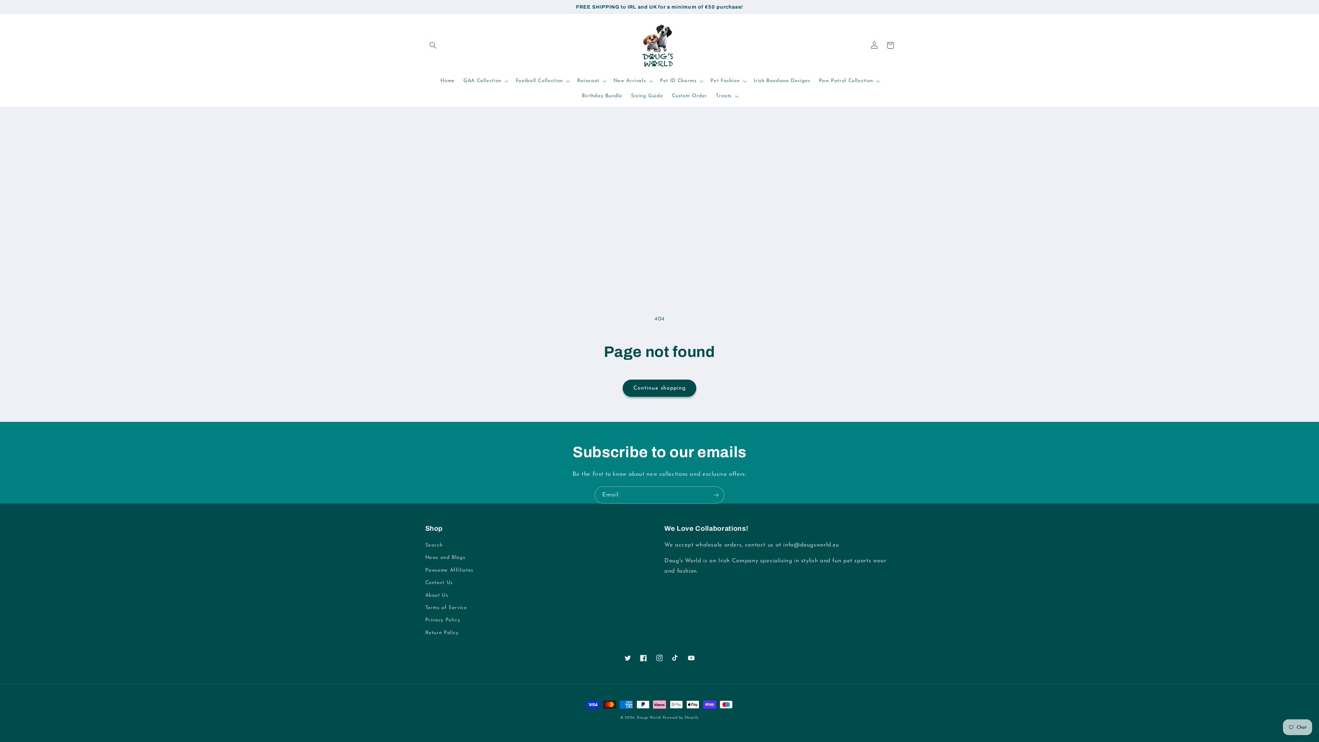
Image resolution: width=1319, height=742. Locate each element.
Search (434, 545)
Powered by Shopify (681, 718)
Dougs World (649, 718)
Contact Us (439, 582)
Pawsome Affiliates (449, 570)
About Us (436, 595)
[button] (433, 45)
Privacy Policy (442, 620)
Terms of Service (446, 607)
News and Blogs (445, 557)
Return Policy (442, 633)
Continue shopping (659, 388)
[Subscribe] (716, 494)
